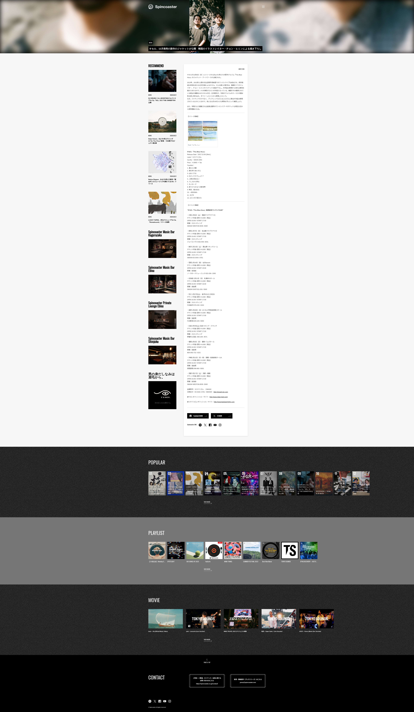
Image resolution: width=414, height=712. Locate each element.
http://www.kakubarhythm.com (224, 402)
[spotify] (200, 426)
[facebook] (210, 426)
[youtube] (215, 426)
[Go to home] (162, 6)
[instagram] (220, 426)
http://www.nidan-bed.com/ (219, 397)
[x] (205, 426)
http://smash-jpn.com (221, 392)
